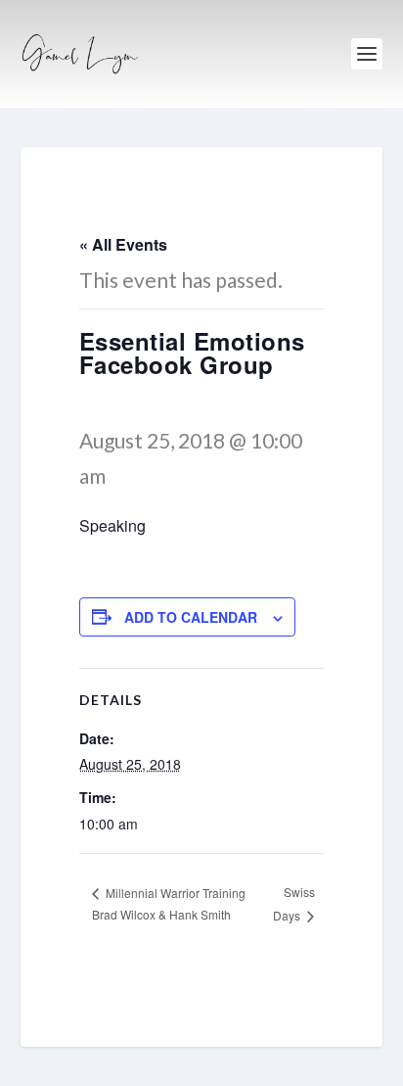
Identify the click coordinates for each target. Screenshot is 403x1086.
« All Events (123, 244)
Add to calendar (190, 617)
